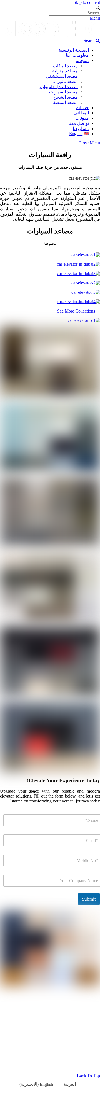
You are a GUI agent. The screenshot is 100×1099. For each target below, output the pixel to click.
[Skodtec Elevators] (50, 35)
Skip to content (87, 2)
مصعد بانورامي (64, 81)
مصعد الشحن (65, 97)
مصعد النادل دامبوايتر (58, 86)
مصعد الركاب (65, 65)
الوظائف (81, 113)
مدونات (82, 118)
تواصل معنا (79, 123)
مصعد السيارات (63, 92)
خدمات (82, 107)
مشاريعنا (81, 128)
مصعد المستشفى (62, 76)
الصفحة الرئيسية (74, 50)
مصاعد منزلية (65, 71)
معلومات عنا (77, 55)
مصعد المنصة (65, 102)
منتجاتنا (82, 60)
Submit (89, 899)
